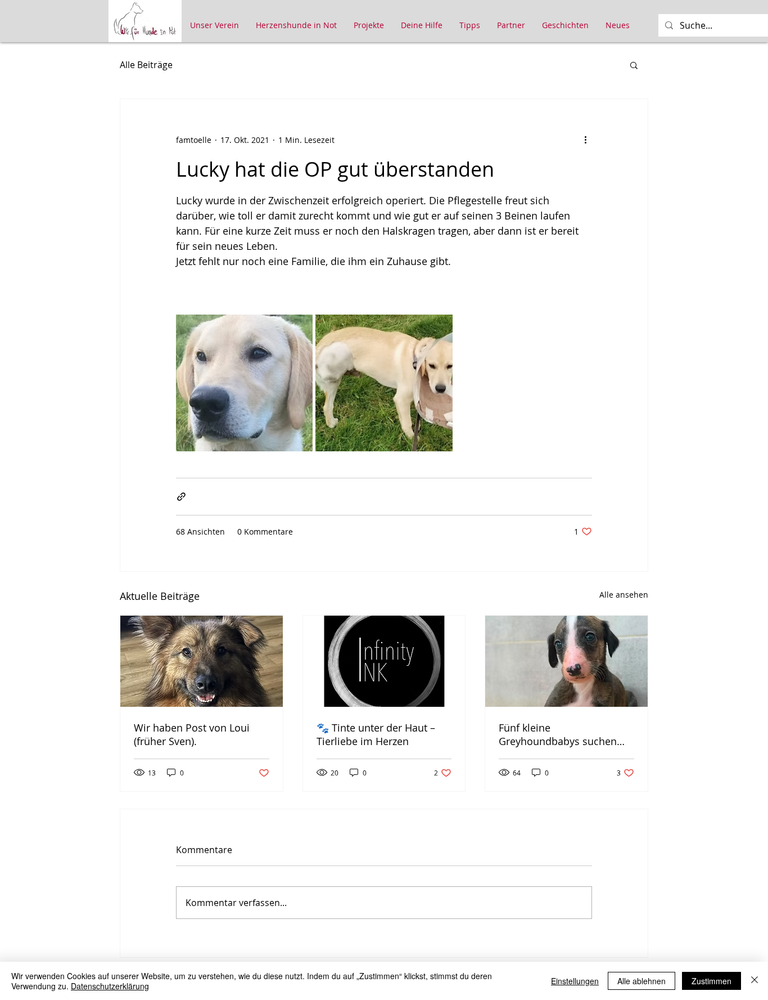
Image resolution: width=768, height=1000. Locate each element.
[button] (634, 64)
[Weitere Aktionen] (585, 139)
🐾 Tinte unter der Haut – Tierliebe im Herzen (376, 734)
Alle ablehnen (641, 980)
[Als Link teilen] (181, 496)
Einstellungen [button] (575, 980)
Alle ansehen (623, 594)
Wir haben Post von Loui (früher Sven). (192, 734)
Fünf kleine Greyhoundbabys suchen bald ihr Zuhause (558, 734)
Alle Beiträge (146, 65)
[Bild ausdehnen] (244, 383)
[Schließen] (754, 981)
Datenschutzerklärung (110, 986)
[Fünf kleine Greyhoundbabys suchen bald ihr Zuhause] (566, 661)
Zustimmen (711, 980)
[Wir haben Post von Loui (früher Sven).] (201, 661)
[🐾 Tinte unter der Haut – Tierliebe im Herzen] (384, 661)
